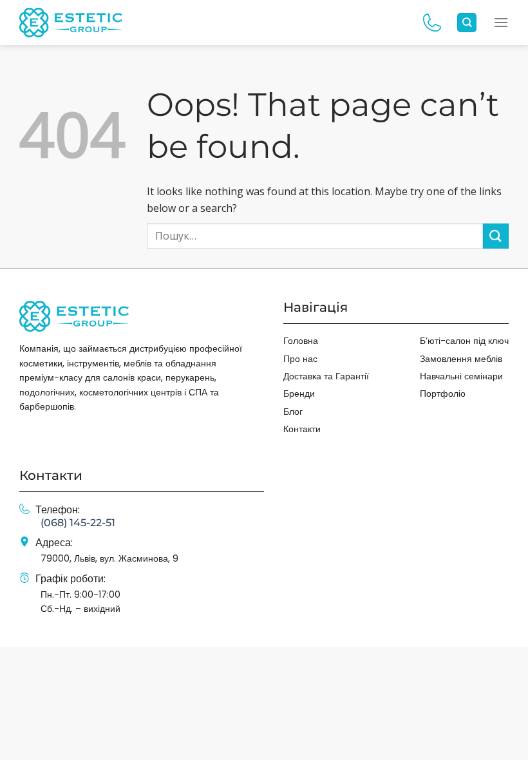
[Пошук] (466, 23)
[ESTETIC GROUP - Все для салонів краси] (70, 22)
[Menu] (501, 22)
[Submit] (496, 236)
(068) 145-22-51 (78, 523)
